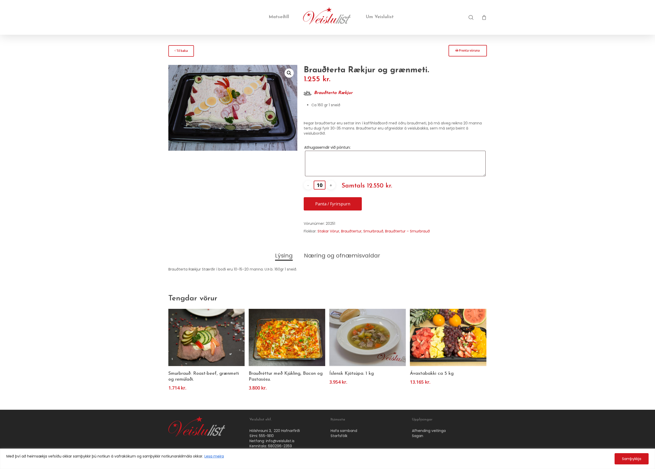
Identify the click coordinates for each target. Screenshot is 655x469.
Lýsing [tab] (284, 256)
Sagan (417, 435)
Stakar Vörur (328, 231)
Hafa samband (344, 430)
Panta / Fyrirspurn (332, 204)
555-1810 (266, 435)
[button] (289, 73)
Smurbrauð (373, 231)
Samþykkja (631, 458)
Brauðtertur (351, 231)
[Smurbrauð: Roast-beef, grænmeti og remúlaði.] (206, 337)
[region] (327, 459)
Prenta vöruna (467, 52)
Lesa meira (214, 456)
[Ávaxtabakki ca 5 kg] (448, 337)
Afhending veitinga (429, 430)
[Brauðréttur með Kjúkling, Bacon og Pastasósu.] (287, 337)
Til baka (181, 52)
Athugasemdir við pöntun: (327, 147)
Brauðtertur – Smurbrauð (407, 231)
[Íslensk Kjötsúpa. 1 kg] (367, 337)
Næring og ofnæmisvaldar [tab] (342, 256)
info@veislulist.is (280, 440)
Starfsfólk (339, 435)
